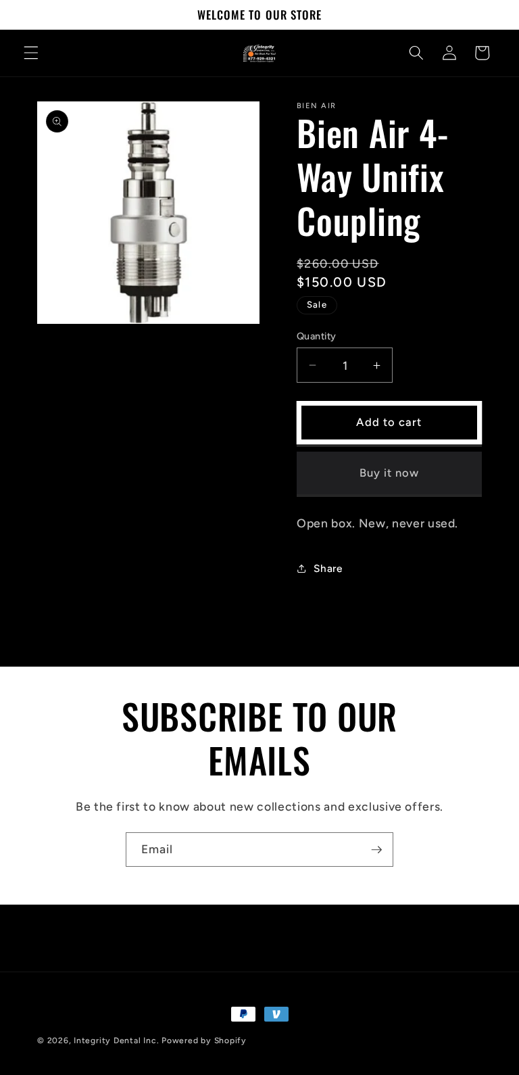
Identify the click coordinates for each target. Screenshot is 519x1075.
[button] (31, 53)
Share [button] (328, 568)
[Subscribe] (376, 849)
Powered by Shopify (204, 1040)
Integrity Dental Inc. (116, 1040)
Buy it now (390, 472)
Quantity (317, 336)
